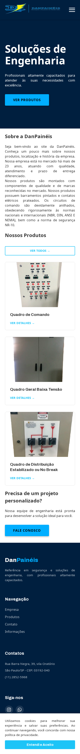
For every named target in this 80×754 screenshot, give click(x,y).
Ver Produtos (27, 100)
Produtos (12, 617)
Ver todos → (40, 251)
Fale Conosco (27, 530)
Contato (11, 624)
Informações (15, 631)
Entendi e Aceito (40, 744)
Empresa (12, 609)
